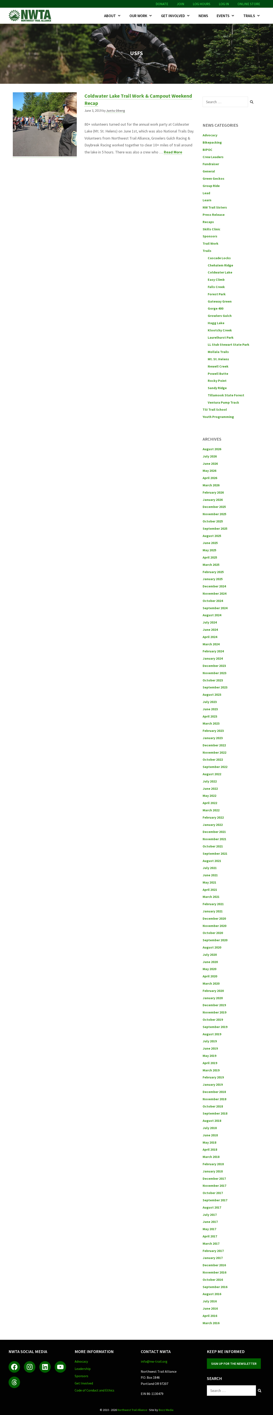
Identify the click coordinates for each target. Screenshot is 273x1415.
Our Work (138, 15)
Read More (173, 152)
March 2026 (211, 485)
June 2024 (210, 629)
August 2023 (212, 694)
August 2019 (212, 1034)
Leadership (83, 1368)
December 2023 (214, 665)
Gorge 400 (215, 308)
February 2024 (213, 651)
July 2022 (210, 781)
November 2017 (214, 1185)
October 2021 (213, 846)
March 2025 (211, 564)
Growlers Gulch (220, 315)
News (203, 15)
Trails (249, 15)
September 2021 (215, 853)
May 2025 (209, 550)
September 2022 (215, 767)
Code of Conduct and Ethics (94, 1390)
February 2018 (213, 1164)
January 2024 (213, 658)
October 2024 (213, 601)
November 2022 (214, 752)
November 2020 (214, 926)
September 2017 (215, 1200)
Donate (162, 4)
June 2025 (210, 543)
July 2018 (210, 1128)
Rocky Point (217, 380)
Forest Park (217, 294)
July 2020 (210, 954)
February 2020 (213, 990)
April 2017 (210, 1236)
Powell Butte (218, 373)
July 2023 (210, 702)
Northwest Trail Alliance (132, 1410)
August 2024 (212, 615)
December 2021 (214, 832)
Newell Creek (218, 366)
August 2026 (212, 449)
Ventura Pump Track (223, 402)
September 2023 (215, 687)
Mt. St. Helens (218, 359)
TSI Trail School (215, 409)
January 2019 (213, 1084)
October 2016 (213, 1279)
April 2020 (210, 976)
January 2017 (213, 1258)
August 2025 (212, 536)
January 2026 (213, 499)
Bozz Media (166, 1410)
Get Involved (173, 15)
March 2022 (211, 810)
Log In (224, 4)
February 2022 (213, 817)
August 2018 (212, 1120)
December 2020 (214, 918)
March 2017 (211, 1243)
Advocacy (210, 135)
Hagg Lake (216, 323)
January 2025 (213, 579)
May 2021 (209, 882)
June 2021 (210, 875)
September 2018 (215, 1113)
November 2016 (214, 1272)
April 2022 (210, 803)
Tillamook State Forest (226, 395)
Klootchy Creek (220, 330)
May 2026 (209, 470)
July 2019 (210, 1041)
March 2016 (211, 1323)
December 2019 (214, 1005)
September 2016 (215, 1287)
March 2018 (211, 1157)
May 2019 (209, 1055)
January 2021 (213, 911)
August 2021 (212, 861)
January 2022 (213, 824)
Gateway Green (220, 301)
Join (180, 4)
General (209, 171)
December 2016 (214, 1265)
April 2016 (210, 1316)
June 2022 (210, 788)
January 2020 (213, 998)
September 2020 (215, 940)
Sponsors (210, 236)
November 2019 (214, 1012)
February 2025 (213, 572)
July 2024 (210, 622)
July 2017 (210, 1214)
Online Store (249, 4)
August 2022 (212, 774)
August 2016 (212, 1294)
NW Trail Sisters (215, 207)
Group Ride (211, 186)
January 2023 (213, 738)
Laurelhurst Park (221, 337)
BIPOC (207, 149)
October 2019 (213, 1019)
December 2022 (214, 745)
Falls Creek (216, 287)
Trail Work (210, 243)
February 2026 (213, 492)
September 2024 (215, 608)
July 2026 (210, 456)
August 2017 (212, 1207)
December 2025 (214, 507)
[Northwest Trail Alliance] (31, 16)
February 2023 (213, 730)
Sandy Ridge (217, 388)
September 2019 (215, 1027)
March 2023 (211, 723)
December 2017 (214, 1178)
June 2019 (210, 1048)
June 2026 (210, 463)
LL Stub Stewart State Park (228, 344)
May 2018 (209, 1142)
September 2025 (215, 528)
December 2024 (214, 586)
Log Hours (201, 4)
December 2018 (214, 1092)
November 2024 (214, 593)
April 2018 (210, 1149)
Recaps (208, 222)
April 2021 (210, 889)
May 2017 (209, 1229)
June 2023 (210, 709)
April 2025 (210, 557)
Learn (207, 200)
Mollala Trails (218, 352)
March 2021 (211, 896)
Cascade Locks (219, 258)
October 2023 (213, 680)
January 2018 (213, 1171)
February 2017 (213, 1251)
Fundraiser (211, 164)
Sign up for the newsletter (234, 1363)
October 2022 (213, 759)
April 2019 (210, 1063)
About (110, 15)
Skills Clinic (211, 229)
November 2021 (214, 839)
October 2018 (213, 1106)
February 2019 (213, 1077)
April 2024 (210, 637)
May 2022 (209, 795)
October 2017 (213, 1193)
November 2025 (214, 514)
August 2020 (212, 947)
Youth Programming (218, 417)
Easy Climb (216, 279)
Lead (206, 193)
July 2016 (210, 1301)
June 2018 (210, 1135)
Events (223, 15)
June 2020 (210, 962)
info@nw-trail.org (154, 1361)
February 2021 (213, 904)
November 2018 (214, 1099)
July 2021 (210, 868)
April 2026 (210, 478)
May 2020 (209, 969)
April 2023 (210, 716)
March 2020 (211, 983)
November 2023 (214, 673)
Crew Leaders (213, 157)
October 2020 (213, 933)
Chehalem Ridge (220, 265)
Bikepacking (212, 142)
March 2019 (211, 1070)
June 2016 (210, 1308)
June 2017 (210, 1221)
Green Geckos (213, 178)
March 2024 (211, 644)
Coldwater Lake (220, 272)
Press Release (214, 214)
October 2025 (213, 521)
